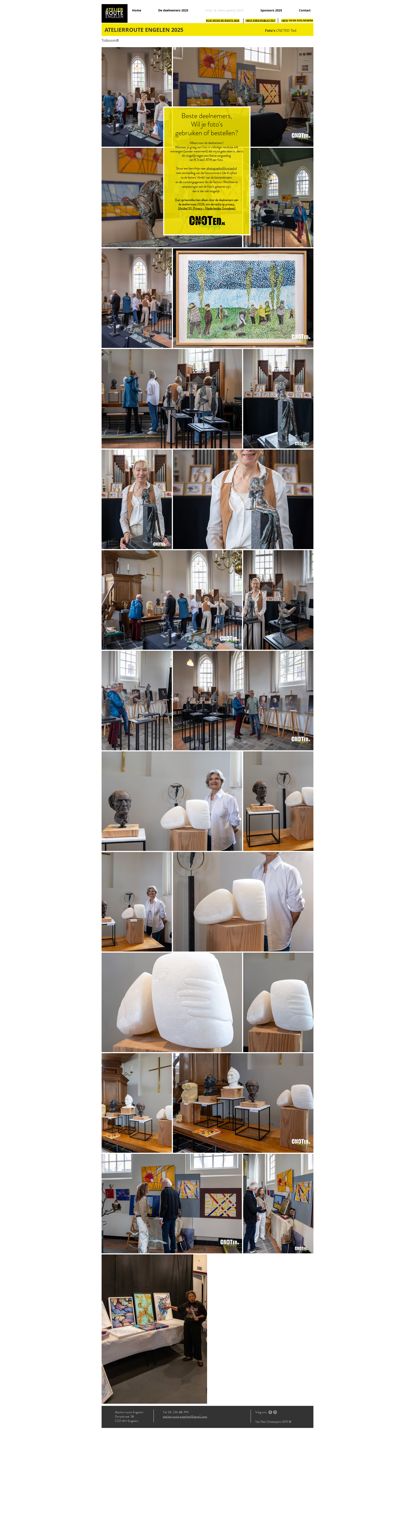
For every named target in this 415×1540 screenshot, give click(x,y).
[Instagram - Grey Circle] (275, 1412)
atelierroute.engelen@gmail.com (185, 1416)
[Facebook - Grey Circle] (270, 1412)
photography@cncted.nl (221, 168)
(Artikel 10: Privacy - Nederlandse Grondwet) (206, 208)
